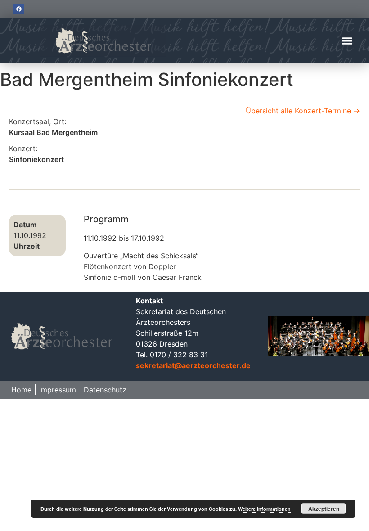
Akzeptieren (323, 508)
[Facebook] (19, 9)
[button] (347, 41)
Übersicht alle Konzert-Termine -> (303, 110)
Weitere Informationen (264, 508)
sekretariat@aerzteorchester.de (193, 365)
